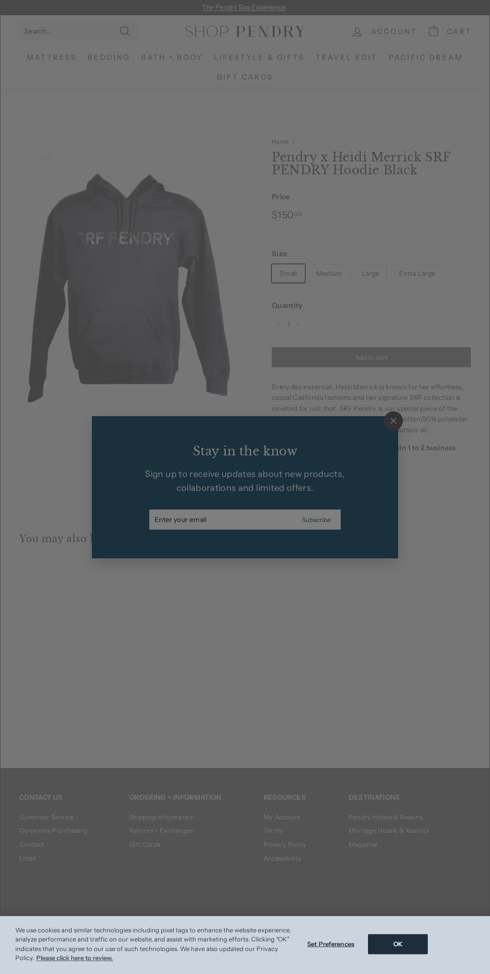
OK (397, 944)
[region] (245, 945)
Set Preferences (330, 944)
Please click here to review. (74, 958)
